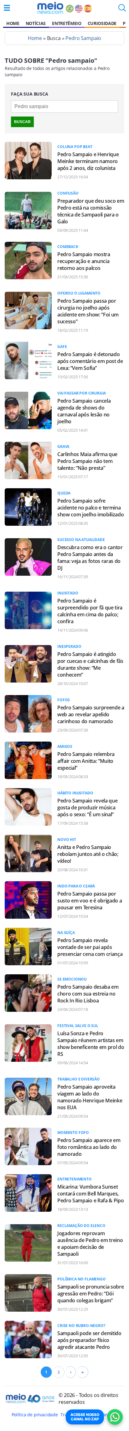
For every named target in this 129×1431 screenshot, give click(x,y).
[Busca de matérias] (122, 9)
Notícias (36, 23)
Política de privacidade (35, 1415)
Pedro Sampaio (83, 38)
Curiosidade (102, 23)
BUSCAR (22, 122)
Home (12, 23)
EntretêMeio (66, 23)
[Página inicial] (50, 8)
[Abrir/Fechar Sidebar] (7, 8)
